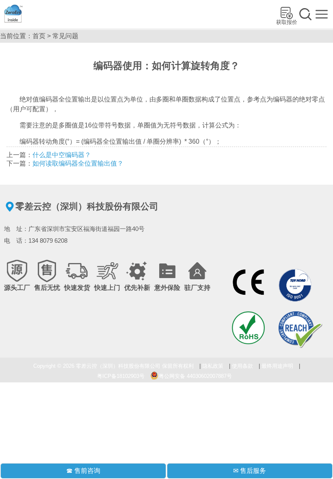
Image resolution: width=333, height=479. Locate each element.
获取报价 (286, 22)
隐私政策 (212, 366)
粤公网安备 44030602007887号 (195, 376)
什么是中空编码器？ (61, 154)
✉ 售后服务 (249, 470)
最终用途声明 (277, 366)
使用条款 (242, 366)
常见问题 (65, 35)
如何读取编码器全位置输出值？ (77, 163)
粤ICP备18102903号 (121, 376)
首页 (38, 35)
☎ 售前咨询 (83, 470)
